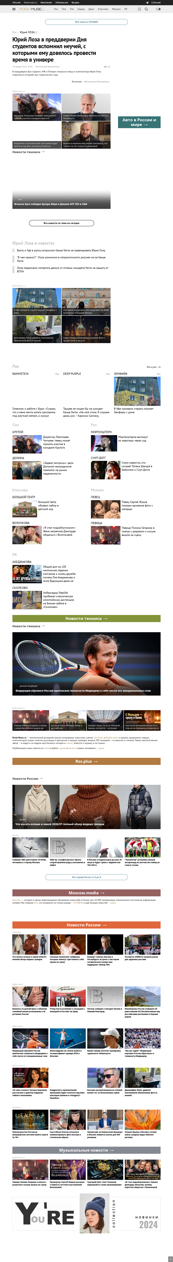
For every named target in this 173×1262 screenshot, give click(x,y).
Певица (96, 523)
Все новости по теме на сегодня (61, 223)
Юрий (27, 32)
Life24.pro (98, 737)
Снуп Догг (98, 458)
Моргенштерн (101, 432)
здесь (101, 748)
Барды (81, 9)
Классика (103, 9)
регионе (72, 748)
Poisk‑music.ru (30, 2)
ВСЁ (36, 902)
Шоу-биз (16, 899)
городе (62, 748)
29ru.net (16, 2)
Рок (56, 9)
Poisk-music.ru (18, 91)
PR (125, 9)
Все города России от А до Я (86, 877)
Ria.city (15, 835)
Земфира (120, 374)
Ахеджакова (21, 562)
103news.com (61, 2)
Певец (95, 497)
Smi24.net (16, 1107)
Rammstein (20, 374)
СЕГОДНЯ (78, 902)
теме (46, 748)
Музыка (116, 9)
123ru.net (156, 2)
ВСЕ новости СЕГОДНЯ (86, 21)
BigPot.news (112, 737)
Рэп (72, 9)
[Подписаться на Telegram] (147, 2)
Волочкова (21, 523)
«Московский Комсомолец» (47, 66)
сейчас (69, 743)
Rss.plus (75, 2)
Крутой (17, 432)
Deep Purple (72, 374)
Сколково (20, 588)
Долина (18, 458)
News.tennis (46, 2)
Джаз (91, 9)
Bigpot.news (17, 984)
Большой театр (23, 497)
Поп (64, 9)
